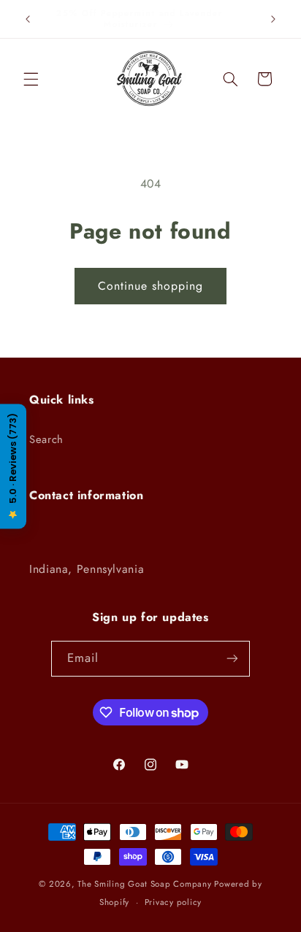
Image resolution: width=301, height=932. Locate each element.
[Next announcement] (273, 19)
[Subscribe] (232, 659)
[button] (30, 79)
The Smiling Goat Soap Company (144, 884)
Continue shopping (151, 285)
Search (46, 439)
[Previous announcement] (28, 19)
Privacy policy (173, 902)
